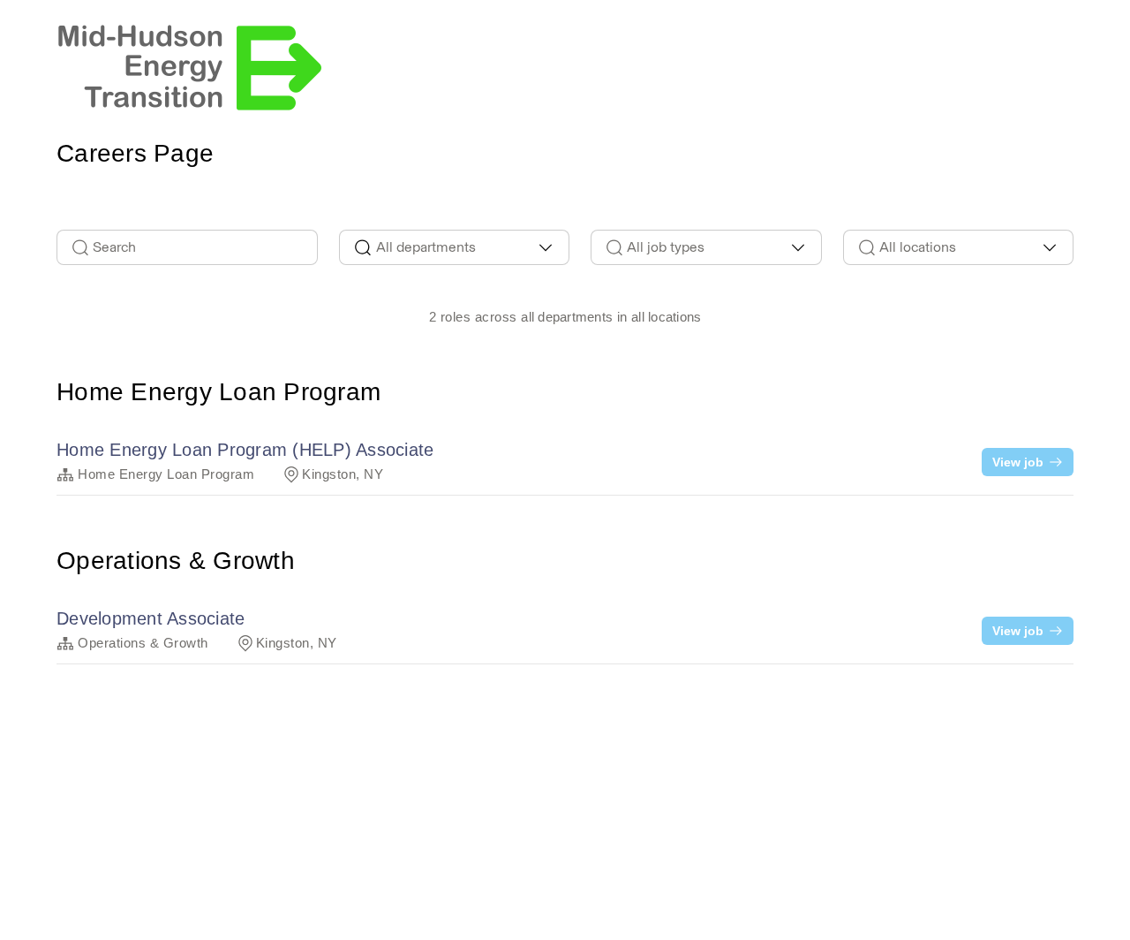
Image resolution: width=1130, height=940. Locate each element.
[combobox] (454, 247)
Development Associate (150, 618)
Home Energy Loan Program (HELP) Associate (244, 449)
